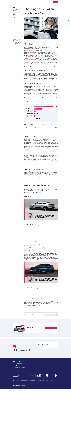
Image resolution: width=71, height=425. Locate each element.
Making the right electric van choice (17, 34)
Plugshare (39, 164)
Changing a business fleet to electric (17, 37)
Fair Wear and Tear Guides (53, 367)
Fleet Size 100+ (42, 366)
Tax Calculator (52, 366)
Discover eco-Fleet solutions (51, 328)
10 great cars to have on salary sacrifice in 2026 (17, 10)
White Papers (52, 365)
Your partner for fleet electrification (16, 40)
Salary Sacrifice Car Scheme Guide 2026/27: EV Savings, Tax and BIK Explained (17, 31)
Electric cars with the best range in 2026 (17, 17)
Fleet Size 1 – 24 (42, 364)
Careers (32, 364)
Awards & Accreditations (34, 367)
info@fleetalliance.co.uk (16, 367)
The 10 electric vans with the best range (17, 43)
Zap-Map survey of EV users (32, 52)
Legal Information (15, 380)
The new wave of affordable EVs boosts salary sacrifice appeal (17, 13)
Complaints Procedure (28, 380)
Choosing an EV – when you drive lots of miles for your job (17, 19)
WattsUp (35, 164)
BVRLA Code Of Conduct (21, 380)
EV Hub (51, 364)
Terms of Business (51, 380)
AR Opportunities (33, 365)
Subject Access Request (41, 380)
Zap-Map (28, 164)
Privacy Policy (46, 380)
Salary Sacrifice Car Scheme (44, 367)
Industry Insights (52, 363)
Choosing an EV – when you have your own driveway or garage (17, 23)
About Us (32, 363)
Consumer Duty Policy (34, 380)
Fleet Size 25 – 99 (42, 365)
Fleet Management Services (44, 363)
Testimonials (32, 366)
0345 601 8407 (20, 355)
